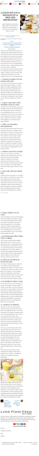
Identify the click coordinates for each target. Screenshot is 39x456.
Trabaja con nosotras (6, 430)
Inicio (1, 38)
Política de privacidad (27, 442)
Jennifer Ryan (12, 36)
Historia (2, 428)
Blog (6, 38)
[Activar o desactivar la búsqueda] (36, 1)
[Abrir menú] (2, 1)
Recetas (2, 436)
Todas (4, 38)
